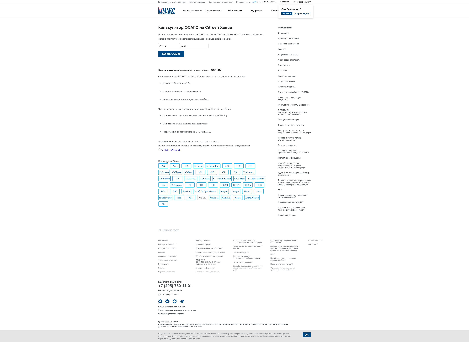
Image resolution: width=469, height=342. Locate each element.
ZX (163, 204)
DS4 (163, 191)
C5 (163, 185)
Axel (174, 166)
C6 (189, 185)
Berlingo (198, 166)
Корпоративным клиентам (220, 2)
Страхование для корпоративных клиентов (177, 310)
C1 (200, 172)
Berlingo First (213, 166)
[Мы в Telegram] (182, 301)
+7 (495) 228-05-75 (174, 291)
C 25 (238, 166)
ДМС (254, 2)
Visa (179, 197)
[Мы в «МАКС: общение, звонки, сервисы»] (160, 301)
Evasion (186, 191)
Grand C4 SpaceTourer (205, 191)
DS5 (175, 191)
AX (163, 166)
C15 (212, 172)
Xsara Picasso (252, 197)
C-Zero (188, 172)
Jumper (224, 191)
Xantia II (214, 197)
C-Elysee (176, 172)
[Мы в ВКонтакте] (167, 301)
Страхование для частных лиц (171, 306)
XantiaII (226, 197)
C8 (201, 185)
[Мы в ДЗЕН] (175, 301)
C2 (223, 172)
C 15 (227, 166)
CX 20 (224, 185)
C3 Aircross (248, 172)
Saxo (258, 191)
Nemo (247, 191)
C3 (235, 172)
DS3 (259, 185)
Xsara (237, 197)
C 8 (250, 166)
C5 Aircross (176, 185)
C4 (177, 178)
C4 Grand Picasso (222, 178)
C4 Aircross (191, 178)
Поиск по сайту (303, 2)
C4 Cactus (205, 178)
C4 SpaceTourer (256, 178)
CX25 (248, 185)
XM (190, 197)
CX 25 (236, 185)
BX (186, 166)
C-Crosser (164, 172)
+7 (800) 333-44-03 (170, 294)
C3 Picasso (164, 178)
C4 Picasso (239, 178)
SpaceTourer (165, 197)
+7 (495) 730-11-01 (267, 2)
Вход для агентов (244, 2)
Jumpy (235, 191)
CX (213, 185)
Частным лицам (197, 2)
